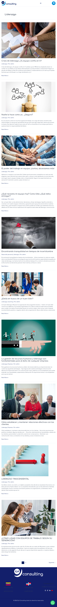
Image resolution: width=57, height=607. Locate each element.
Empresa (10, 364)
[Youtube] (52, 590)
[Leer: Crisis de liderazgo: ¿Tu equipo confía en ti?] (28, 40)
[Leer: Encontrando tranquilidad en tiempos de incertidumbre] (28, 232)
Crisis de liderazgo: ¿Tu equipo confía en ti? (21, 61)
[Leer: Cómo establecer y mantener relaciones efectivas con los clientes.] (28, 401)
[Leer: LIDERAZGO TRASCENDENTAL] (24, 460)
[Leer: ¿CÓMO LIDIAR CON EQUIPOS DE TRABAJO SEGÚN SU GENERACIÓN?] (28, 517)
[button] (52, 603)
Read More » (4, 75)
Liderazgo (4, 63)
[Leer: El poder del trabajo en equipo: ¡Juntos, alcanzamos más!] (28, 150)
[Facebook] (47, 590)
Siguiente (52, 562)
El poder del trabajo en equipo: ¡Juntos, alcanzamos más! (27, 169)
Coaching (10, 301)
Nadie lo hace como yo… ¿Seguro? (17, 115)
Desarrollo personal (7, 254)
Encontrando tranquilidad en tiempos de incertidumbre (27, 251)
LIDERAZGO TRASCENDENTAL (15, 479)
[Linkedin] (50, 590)
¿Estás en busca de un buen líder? (17, 299)
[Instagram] (45, 590)
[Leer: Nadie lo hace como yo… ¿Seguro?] (28, 96)
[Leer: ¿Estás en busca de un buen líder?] (22, 284)
